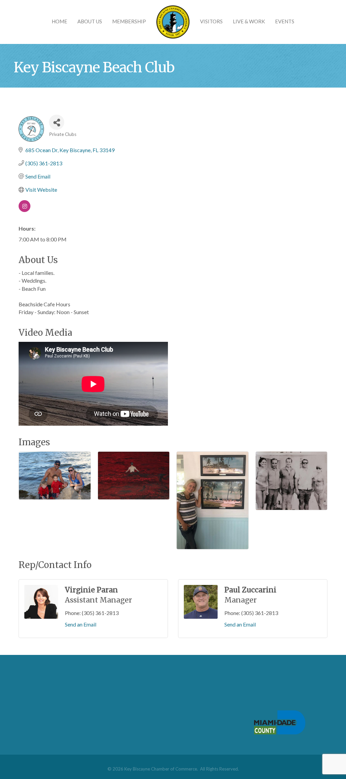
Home (59, 21)
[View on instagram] (24, 210)
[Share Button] (56, 122)
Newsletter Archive (158, 708)
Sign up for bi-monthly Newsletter (175, 697)
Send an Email (80, 624)
